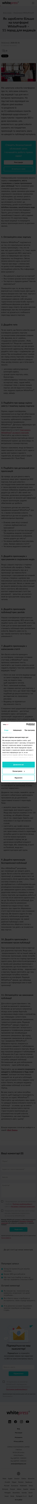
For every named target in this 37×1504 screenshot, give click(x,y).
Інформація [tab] (17, 730)
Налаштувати (17, 771)
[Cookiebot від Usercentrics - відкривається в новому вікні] (26, 724)
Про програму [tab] (30, 730)
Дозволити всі (18, 764)
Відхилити (18, 778)
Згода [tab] (6, 730)
